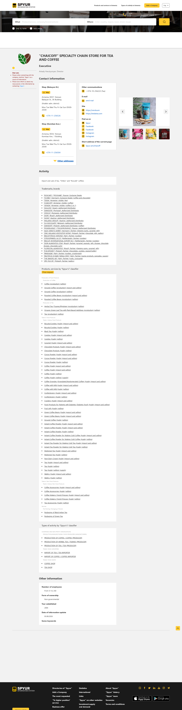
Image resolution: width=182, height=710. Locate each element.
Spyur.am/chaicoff (93, 145)
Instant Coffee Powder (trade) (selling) (59, 431)
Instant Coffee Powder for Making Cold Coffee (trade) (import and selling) (73, 435)
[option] (144, 111)
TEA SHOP (48, 567)
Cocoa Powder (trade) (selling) (56, 362)
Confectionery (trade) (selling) (55, 397)
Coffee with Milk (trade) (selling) (56, 389)
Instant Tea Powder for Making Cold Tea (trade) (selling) (66, 447)
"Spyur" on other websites (90, 700)
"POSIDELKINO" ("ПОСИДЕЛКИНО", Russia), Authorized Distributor (70, 228)
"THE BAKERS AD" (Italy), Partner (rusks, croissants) (63, 258)
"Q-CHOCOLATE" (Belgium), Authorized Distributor (63, 223)
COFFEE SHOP (49, 563)
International (84, 692)
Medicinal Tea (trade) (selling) (55, 455)
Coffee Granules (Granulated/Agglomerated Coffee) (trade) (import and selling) (75, 381)
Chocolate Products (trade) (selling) (58, 350)
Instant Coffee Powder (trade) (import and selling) (63, 428)
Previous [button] (122, 111)
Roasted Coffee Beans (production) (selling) (61, 299)
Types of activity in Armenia (130, 5)
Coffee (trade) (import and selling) (57, 370)
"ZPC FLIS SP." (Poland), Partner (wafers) (59, 261)
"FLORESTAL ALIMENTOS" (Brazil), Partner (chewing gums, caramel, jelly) (71, 248)
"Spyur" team (112, 696)
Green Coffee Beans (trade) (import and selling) (62, 416)
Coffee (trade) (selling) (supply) (56, 377)
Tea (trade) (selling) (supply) (55, 470)
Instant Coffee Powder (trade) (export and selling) (63, 424)
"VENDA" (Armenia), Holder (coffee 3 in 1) (60, 205)
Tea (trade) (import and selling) (56, 462)
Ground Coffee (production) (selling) (58, 291)
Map (47, 92)
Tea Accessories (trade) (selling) (56, 503)
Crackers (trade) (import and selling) (58, 401)
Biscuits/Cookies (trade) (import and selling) (61, 323)
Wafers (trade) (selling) (53, 478)
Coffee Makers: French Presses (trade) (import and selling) (67, 495)
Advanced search (147, 15)
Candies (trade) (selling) (53, 339)
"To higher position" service (61, 701)
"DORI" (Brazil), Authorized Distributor (58, 215)
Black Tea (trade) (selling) (54, 331)
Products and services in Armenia (105, 5)
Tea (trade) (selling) (51, 466)
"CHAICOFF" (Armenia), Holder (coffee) (58, 203)
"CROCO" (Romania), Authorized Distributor (60, 213)
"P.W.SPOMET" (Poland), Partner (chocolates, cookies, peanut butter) (70, 251)
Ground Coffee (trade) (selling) (56, 420)
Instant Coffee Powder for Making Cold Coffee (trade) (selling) (68, 439)
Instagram (90, 133)
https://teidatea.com (94, 113)
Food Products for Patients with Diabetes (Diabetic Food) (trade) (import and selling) (77, 404)
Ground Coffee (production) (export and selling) (63, 288)
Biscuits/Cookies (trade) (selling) (56, 327)
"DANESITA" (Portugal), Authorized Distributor (61, 210)
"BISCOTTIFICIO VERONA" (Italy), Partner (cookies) (63, 236)
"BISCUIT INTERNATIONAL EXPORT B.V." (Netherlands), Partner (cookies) (71, 241)
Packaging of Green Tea (53, 516)
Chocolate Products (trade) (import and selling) (62, 347)
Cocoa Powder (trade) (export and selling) (60, 354)
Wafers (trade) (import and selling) (57, 474)
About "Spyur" (112, 688)
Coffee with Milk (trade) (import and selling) (61, 385)
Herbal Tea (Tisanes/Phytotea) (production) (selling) (64, 306)
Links (81, 696)
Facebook (90, 126)
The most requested (61, 696)
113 (129, 15)
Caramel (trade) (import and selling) (58, 343)
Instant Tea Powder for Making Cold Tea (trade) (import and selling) (70, 443)
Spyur (88, 123)
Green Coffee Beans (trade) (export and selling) (62, 412)
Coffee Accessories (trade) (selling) (57, 491)
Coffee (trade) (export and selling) (57, 366)
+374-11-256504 (53, 152)
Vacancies (110, 700)
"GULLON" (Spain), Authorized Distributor (60, 208)
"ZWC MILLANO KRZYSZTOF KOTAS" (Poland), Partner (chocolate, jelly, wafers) (74, 233)
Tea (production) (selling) (54, 314)
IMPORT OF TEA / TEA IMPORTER (57, 552)
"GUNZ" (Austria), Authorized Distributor (59, 218)
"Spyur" (22, 86)
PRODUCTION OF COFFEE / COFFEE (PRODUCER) (63, 538)
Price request (48, 272)
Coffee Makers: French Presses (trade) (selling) (62, 499)
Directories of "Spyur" (62, 688)
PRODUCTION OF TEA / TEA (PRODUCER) (60, 545)
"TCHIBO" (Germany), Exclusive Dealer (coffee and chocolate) (67, 198)
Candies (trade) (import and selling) (58, 335)
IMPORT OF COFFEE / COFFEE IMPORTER (60, 556)
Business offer (58, 706)
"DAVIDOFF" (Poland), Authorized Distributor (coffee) (64, 225)
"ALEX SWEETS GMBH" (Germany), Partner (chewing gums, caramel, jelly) (72, 230)
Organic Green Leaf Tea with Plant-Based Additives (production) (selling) (72, 310)
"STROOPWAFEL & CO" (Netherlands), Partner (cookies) (65, 238)
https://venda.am (93, 110)
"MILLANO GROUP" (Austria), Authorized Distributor (64, 220)
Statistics (83, 688)
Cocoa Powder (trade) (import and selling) (60, 358)
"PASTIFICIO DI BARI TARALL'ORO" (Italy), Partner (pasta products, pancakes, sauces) (76, 256)
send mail (90, 100)
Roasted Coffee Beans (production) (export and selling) (65, 295)
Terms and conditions (115, 704)
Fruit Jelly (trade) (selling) (54, 408)
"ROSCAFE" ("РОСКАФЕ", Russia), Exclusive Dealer (63, 195)
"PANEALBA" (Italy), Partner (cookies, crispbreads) (63, 253)
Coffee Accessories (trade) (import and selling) (62, 487)
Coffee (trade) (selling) (53, 374)
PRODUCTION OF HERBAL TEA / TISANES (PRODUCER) (65, 541)
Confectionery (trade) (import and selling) (60, 393)
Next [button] (166, 111)
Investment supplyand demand (87, 705)
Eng (165, 5)
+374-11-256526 (53, 115)
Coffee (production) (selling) (55, 284)
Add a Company (151, 5)
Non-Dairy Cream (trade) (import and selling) (61, 458)
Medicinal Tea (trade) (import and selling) (60, 451)
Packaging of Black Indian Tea (55, 512)
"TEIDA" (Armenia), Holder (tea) (56, 200)
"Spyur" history (113, 692)
